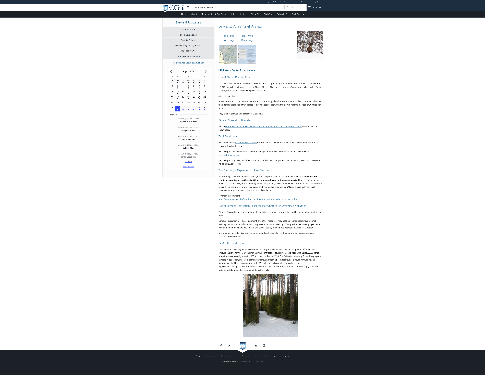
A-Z (281, 2)
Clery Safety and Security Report (266, 356)
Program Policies (188, 34)
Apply (198, 356)
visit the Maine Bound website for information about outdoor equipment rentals (263, 126)
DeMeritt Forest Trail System (290, 14)
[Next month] (205, 71)
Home (184, 14)
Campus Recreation (203, 7)
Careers (309, 2)
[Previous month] (171, 71)
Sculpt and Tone (188, 130)
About (194, 14)
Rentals (243, 14)
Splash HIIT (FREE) (188, 121)
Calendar (287, 2)
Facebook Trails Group (246, 142)
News (303, 2)
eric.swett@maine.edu (229, 155)
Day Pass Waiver (188, 50)
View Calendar (188, 166)
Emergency (285, 356)
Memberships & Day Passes (214, 14)
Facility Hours (188, 29)
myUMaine (317, 2)
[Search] (304, 7)
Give (293, 2)
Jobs (233, 14)
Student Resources (210, 356)
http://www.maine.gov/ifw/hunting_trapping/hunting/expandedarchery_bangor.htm (258, 199)
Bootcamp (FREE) (188, 139)
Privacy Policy (246, 356)
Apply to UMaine (273, 2)
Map (298, 2)
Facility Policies (188, 40)
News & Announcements (188, 56)
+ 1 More (188, 161)
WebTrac (268, 14)
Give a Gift (255, 14)
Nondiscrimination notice (229, 356)
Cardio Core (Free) (188, 157)
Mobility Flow (188, 148)
